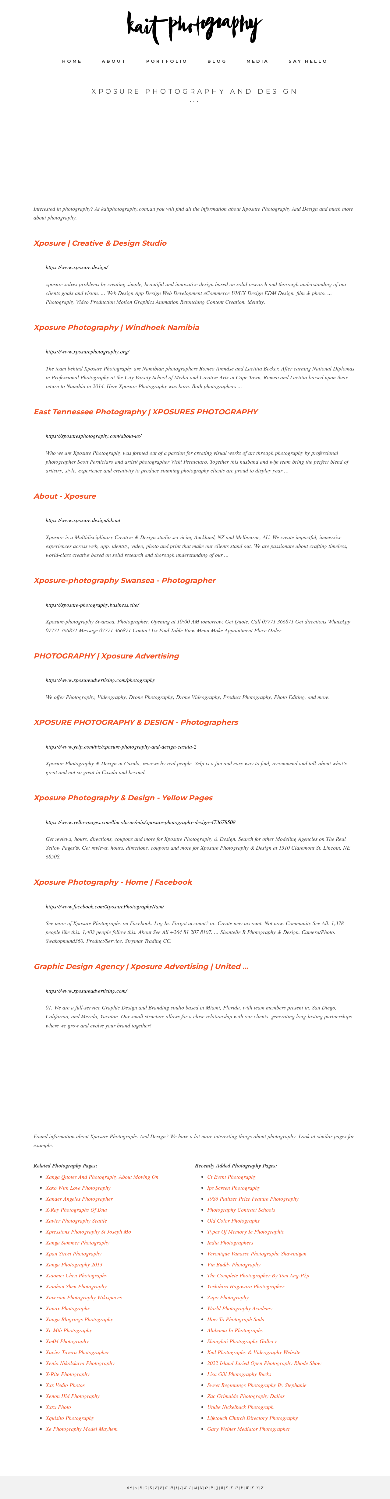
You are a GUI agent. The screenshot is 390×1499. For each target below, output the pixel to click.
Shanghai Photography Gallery (242, 1341)
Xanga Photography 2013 (74, 1264)
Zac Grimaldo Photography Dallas (246, 1395)
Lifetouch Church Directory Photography (252, 1417)
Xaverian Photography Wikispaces (84, 1297)
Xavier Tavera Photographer (77, 1352)
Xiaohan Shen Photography (76, 1286)
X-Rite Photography (68, 1374)
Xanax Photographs (68, 1308)
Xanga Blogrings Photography (79, 1319)
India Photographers (230, 1242)
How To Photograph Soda (235, 1319)
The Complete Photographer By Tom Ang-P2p (258, 1275)
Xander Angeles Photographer (79, 1198)
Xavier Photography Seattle (76, 1220)
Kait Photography (195, 28)
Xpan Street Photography (73, 1253)
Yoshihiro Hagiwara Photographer (245, 1286)
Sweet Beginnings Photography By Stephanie (257, 1384)
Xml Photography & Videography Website (253, 1352)
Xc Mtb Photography (69, 1330)
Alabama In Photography (235, 1330)
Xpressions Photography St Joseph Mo (88, 1231)
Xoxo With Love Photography (78, 1187)
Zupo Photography (228, 1297)
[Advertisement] (195, 161)
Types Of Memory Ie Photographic (245, 1231)
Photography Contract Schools (241, 1209)
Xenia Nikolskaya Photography (80, 1363)
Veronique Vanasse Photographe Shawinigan (257, 1253)
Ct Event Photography (231, 1176)
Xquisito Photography (70, 1417)
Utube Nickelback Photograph (240, 1406)
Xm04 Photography (67, 1341)
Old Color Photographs (233, 1220)
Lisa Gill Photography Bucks (239, 1374)
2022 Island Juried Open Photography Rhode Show (264, 1363)
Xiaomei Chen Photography (76, 1275)
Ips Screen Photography (233, 1187)
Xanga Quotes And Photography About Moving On (102, 1176)
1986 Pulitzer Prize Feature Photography (253, 1198)
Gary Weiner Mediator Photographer (248, 1428)
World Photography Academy (239, 1308)
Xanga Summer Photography (77, 1242)
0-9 (129, 1487)
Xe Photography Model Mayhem (82, 1428)
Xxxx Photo (58, 1406)
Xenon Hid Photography (73, 1395)
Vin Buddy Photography (234, 1264)
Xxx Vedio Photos (65, 1384)
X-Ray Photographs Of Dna (76, 1209)
